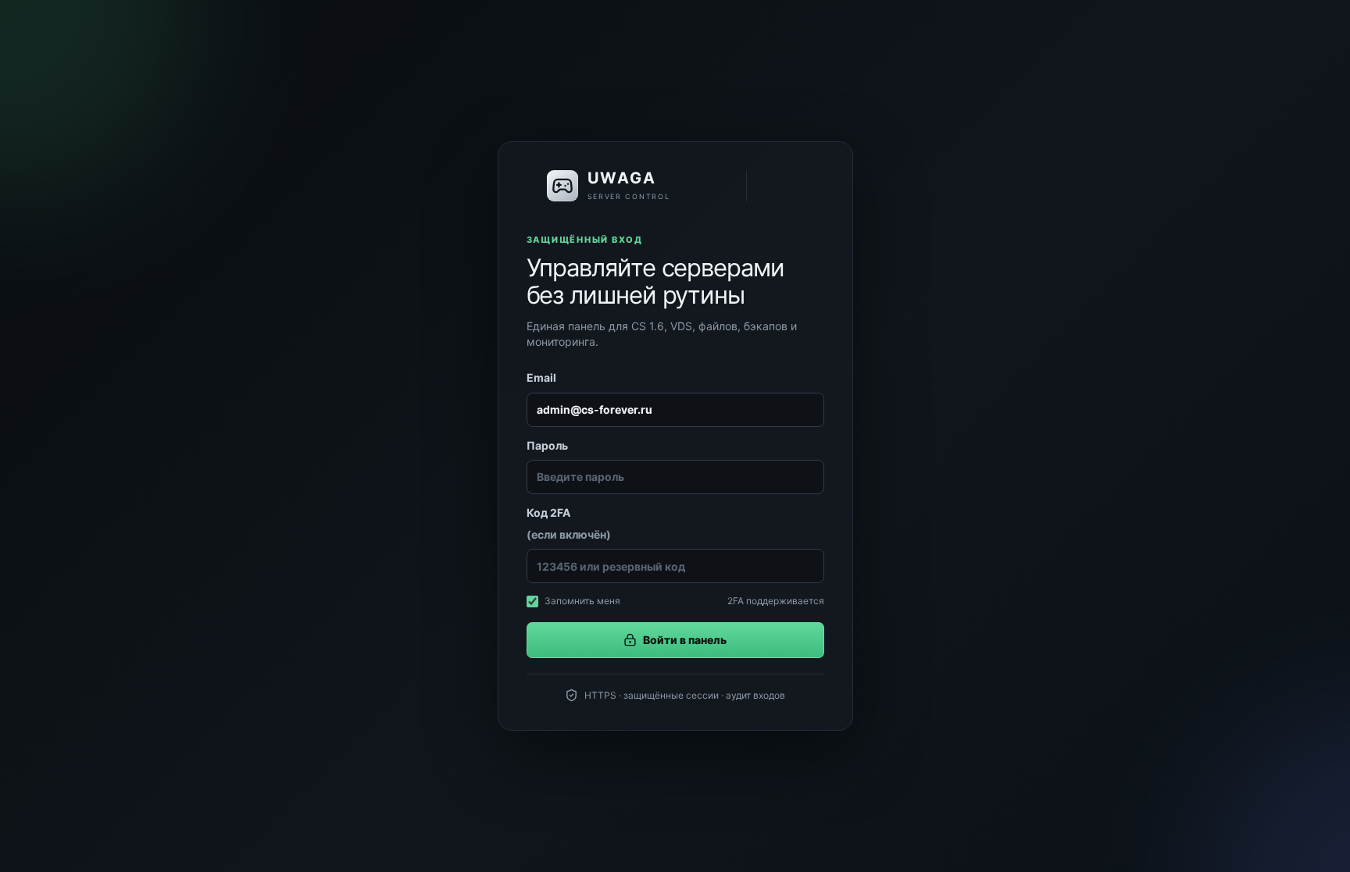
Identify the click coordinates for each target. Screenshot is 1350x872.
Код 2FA (569, 523)
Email (541, 377)
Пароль (547, 445)
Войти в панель (685, 639)
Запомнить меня (582, 601)
